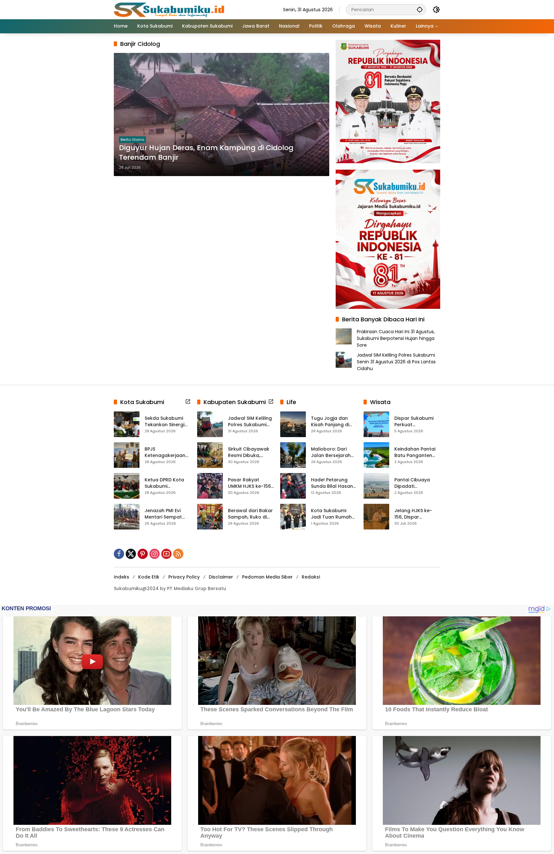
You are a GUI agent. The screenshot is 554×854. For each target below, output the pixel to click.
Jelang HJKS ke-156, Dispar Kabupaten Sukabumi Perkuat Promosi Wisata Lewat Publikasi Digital (415, 514)
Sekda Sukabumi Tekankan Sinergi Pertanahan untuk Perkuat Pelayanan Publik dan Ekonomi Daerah (167, 421)
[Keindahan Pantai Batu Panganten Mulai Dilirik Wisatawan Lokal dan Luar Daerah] (376, 455)
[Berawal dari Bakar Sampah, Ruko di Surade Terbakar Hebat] (210, 516)
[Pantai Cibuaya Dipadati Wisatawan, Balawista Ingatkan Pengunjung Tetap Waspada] (376, 486)
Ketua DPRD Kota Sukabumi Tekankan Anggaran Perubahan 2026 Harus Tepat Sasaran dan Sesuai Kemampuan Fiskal (167, 483)
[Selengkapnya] (188, 401)
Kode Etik (148, 577)
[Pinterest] (143, 554)
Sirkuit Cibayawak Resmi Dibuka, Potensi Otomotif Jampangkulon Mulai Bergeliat (248, 452)
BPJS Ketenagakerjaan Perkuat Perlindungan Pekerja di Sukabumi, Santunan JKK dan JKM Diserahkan (166, 452)
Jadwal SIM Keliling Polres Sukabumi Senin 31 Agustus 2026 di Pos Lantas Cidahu (396, 362)
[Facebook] (119, 554)
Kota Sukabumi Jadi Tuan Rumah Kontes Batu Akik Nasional (331, 514)
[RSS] (178, 554)
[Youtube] (166, 554)
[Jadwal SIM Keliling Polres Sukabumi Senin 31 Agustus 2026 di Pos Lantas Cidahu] (210, 424)
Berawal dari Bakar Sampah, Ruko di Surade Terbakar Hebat (250, 514)
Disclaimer (221, 577)
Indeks (121, 577)
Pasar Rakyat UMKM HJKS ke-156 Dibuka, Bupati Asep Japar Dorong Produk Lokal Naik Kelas (249, 483)
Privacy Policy (184, 577)
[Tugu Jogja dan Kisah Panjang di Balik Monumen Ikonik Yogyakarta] (293, 424)
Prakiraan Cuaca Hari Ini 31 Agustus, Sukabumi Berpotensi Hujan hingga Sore (396, 338)
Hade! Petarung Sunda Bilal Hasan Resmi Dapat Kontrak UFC (332, 483)
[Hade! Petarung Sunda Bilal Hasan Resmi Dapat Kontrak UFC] (293, 486)
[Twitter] (131, 554)
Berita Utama (132, 139)
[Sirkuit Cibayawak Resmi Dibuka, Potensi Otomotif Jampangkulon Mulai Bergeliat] (210, 455)
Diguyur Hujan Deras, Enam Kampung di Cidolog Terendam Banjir (206, 153)
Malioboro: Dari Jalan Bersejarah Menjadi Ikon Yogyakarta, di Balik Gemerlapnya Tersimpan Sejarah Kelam (333, 452)
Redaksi (311, 577)
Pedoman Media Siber (267, 577)
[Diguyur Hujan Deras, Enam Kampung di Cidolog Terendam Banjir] (221, 114)
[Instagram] (154, 554)
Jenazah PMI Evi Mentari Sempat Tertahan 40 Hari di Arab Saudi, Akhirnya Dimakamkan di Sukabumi (167, 514)
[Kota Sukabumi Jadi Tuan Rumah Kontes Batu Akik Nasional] (293, 516)
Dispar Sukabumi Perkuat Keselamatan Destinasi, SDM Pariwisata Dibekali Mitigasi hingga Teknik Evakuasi (416, 421)
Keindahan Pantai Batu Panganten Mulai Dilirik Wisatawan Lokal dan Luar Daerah (414, 452)
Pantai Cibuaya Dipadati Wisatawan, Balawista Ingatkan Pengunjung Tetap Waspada (417, 483)
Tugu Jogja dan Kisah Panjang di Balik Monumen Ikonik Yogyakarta (332, 421)
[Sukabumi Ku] (170, 9)
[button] (419, 9)
